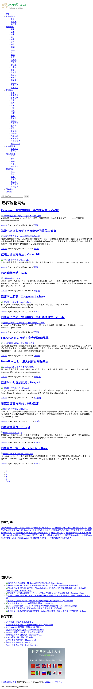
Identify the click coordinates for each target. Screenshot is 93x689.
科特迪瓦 (14, 187)
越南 (13, 113)
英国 (13, 29)
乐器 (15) (16, 538)
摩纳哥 (13, 80)
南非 (13, 172)
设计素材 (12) (37, 538)
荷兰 (13, 42)
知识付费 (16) (6, 538)
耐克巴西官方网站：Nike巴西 (20, 403)
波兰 (13, 52)
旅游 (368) (71, 528)
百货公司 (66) (72, 533)
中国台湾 (14, 98)
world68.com (48, 682)
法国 (13, 32)
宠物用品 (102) (22, 533)
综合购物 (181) (26, 530)
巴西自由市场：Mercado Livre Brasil (24, 448)
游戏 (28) (52, 535)
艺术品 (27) (60, 535)
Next (8, 481)
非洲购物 (10, 169)
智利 (13, 159)
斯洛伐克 (14, 85)
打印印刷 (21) (71, 535)
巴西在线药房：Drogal (15, 427)
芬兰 (13, 50)
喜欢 (36, 225)
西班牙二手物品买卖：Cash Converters (22, 645)
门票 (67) (62, 533)
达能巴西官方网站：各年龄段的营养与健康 (28, 230)
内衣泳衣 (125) (68, 530)
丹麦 (13, 44)
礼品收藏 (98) (34, 533)
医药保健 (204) (14, 530)
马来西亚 (14, 123)
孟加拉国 (14, 138)
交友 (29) (44, 535)
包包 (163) (36, 530)
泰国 (13, 105)
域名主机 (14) (25, 538)
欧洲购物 (10, 27)
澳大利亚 (14, 149)
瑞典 (13, 37)
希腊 (13, 55)
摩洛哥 (13, 182)
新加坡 (13, 118)
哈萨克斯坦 (15, 144)
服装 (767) (5, 528)
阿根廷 (13, 164)
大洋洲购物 (11, 146)
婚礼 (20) (80, 535)
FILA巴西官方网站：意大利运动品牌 (25, 337)
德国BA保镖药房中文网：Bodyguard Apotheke (25, 630)
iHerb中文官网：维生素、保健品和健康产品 (24, 632)
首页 (8, 14)
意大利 (13, 60)
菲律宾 (13, 121)
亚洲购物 (10, 90)
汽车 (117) (12, 533)
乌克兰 (13, 83)
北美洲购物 (11, 16)
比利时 (13, 67)
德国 (13, 34)
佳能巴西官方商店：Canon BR (20, 254)
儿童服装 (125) (80, 530)
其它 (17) (88, 535)
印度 (13, 108)
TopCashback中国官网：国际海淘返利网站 (24, 627)
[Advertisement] (46, 501)
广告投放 (58, 682)
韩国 (13, 103)
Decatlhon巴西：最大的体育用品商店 (24, 361)
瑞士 (13, 39)
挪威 (13, 47)
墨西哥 (13, 24)
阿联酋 (13, 128)
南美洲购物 (11, 154)
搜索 (26, 196)
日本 (13, 100)
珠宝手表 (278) (82, 528)
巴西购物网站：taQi (14, 272)
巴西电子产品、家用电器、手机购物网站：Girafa (33, 317)
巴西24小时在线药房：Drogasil (21, 382)
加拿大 (13, 22)
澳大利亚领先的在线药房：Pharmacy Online (24, 635)
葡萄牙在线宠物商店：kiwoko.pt (19, 642)
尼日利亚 (14, 184)
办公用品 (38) (35, 535)
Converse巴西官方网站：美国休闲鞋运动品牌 (30, 210)
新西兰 (13, 151)
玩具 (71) (55, 533)
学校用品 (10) (56, 538)
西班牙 (13, 62)
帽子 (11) (46, 538)
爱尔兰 (13, 65)
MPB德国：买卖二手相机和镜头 (19, 622)
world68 (4, 225)
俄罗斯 (13, 75)
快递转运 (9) (67, 538)
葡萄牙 (13, 70)
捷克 (13, 57)
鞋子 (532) (38, 528)
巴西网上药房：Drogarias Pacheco (23, 296)
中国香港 (14, 95)
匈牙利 (13, 77)
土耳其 (13, 126)
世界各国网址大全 (8, 682)
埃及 (13, 174)
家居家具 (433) (49, 528)
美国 (13, 19)
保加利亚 (14, 88)
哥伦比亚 (14, 166)
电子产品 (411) (61, 528)
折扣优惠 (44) (16, 535)
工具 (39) (25, 535)
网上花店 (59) (83, 533)
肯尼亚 (13, 179)
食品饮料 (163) (47, 530)
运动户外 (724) (15, 528)
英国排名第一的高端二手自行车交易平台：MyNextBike (29, 625)
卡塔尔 (13, 131)
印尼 (13, 111)
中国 (13, 93)
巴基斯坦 (14, 136)
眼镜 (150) (57, 530)
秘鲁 (13, 161)
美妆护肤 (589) (28, 528)
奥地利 (13, 72)
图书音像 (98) (45, 533)
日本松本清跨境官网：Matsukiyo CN (21, 640)
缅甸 (13, 116)
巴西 (13, 156)
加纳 (13, 177)
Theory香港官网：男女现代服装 (19, 637)
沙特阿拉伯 (15, 141)
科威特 (13, 133)
